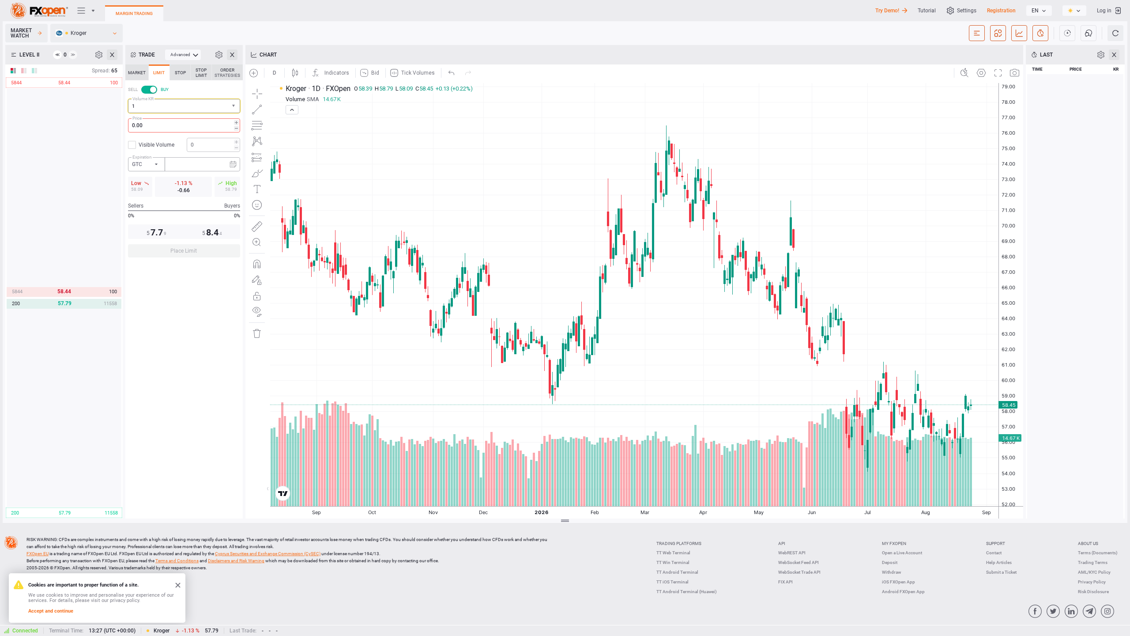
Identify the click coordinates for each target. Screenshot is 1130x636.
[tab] (136, 72)
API (781, 543)
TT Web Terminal (673, 552)
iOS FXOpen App (898, 581)
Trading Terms (1092, 562)
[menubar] (183, 54)
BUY (165, 89)
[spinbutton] (184, 125)
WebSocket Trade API (799, 572)
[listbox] (1039, 10)
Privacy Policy (1092, 581)
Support (995, 543)
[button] (234, 106)
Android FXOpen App (903, 591)
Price (137, 118)
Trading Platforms (678, 543)
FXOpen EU (37, 553)
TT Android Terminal (677, 572)
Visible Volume (156, 145)
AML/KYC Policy (1094, 572)
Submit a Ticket (1001, 572)
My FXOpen (894, 543)
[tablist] (184, 163)
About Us (1088, 543)
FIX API (785, 581)
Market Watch (21, 33)
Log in (1104, 11)
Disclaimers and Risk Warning (236, 560)
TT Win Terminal (672, 562)
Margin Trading (134, 13)
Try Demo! (887, 11)
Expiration (142, 157)
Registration (1001, 11)
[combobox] (184, 106)
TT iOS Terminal (672, 581)
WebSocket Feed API (798, 562)
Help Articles (999, 562)
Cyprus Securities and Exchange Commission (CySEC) (267, 553)
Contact (994, 552)
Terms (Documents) (1098, 552)
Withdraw (891, 572)
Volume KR (143, 98)
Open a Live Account (902, 552)
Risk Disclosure (1093, 591)
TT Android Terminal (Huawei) (686, 591)
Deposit (889, 562)
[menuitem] (183, 54)
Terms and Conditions (177, 560)
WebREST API (792, 552)
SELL (133, 89)
